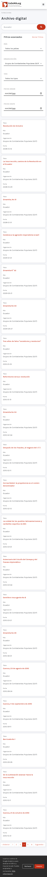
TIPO (5, 74)
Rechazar (27, 866)
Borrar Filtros (37, 37)
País (4, 130)
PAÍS (5, 44)
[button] (43, 4)
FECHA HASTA (9, 104)
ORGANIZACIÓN (10, 59)
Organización (7, 138)
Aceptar (39, 866)
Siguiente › (39, 844)
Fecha (5, 146)
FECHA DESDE (9, 89)
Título (5, 123)
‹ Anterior (6, 844)
